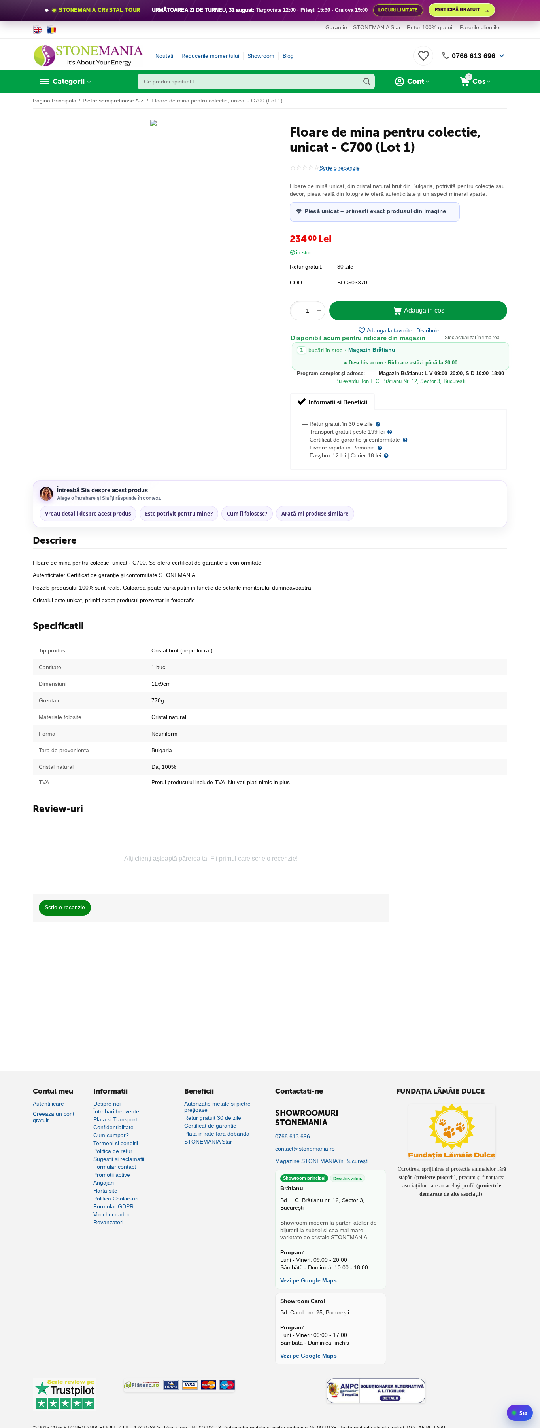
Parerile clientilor (480, 27)
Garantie (336, 27)
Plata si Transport (115, 1119)
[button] (428, 330)
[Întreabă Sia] (520, 1413)
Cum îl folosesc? (247, 513)
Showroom (260, 56)
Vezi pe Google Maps (308, 1280)
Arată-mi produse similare (315, 513)
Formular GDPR (113, 1206)
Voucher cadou (112, 1214)
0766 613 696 (473, 56)
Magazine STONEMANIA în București (321, 1161)
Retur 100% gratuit (430, 27)
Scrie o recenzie (339, 168)
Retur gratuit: (306, 267)
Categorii (69, 81)
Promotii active (111, 1175)
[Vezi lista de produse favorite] (423, 60)
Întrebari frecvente (116, 1111)
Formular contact (114, 1167)
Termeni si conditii (115, 1143)
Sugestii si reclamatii (118, 1159)
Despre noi (107, 1103)
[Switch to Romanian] (52, 29)
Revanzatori (108, 1222)
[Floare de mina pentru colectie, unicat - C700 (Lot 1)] (153, 123)
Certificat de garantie (210, 1126)
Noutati (164, 56)
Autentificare (48, 1103)
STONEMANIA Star (377, 27)
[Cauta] (367, 81)
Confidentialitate (113, 1127)
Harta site (105, 1190)
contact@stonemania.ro (305, 1148)
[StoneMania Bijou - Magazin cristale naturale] (88, 55)
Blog (288, 56)
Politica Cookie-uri (115, 1198)
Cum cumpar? (111, 1135)
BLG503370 (352, 282)
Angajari (103, 1183)
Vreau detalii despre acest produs (88, 513)
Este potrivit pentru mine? (179, 513)
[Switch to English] (38, 29)
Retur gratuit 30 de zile (212, 1118)
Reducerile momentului (210, 56)
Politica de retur (112, 1151)
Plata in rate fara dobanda (216, 1133)
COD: (297, 282)
